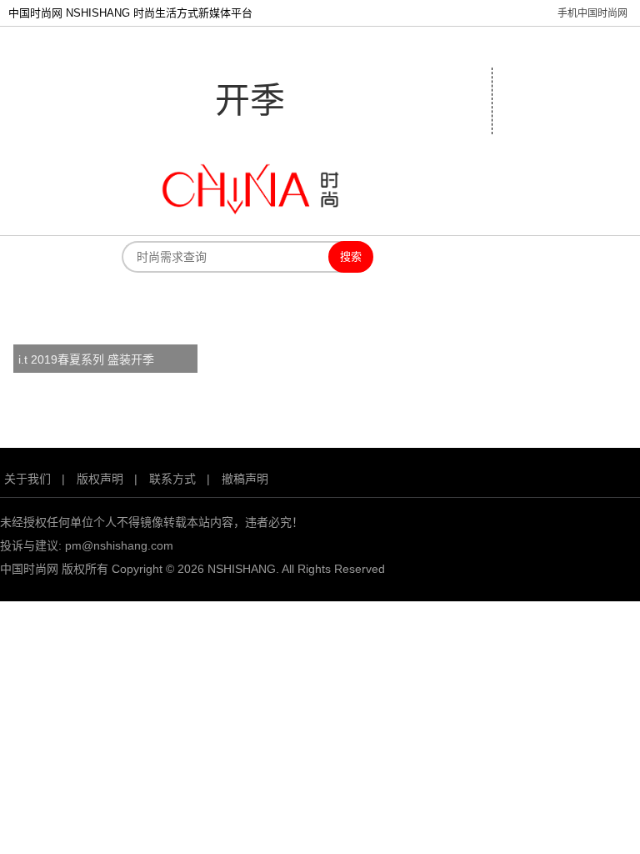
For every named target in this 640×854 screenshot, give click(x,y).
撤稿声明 (245, 478)
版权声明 (100, 478)
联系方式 (172, 478)
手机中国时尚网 (593, 13)
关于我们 (27, 478)
